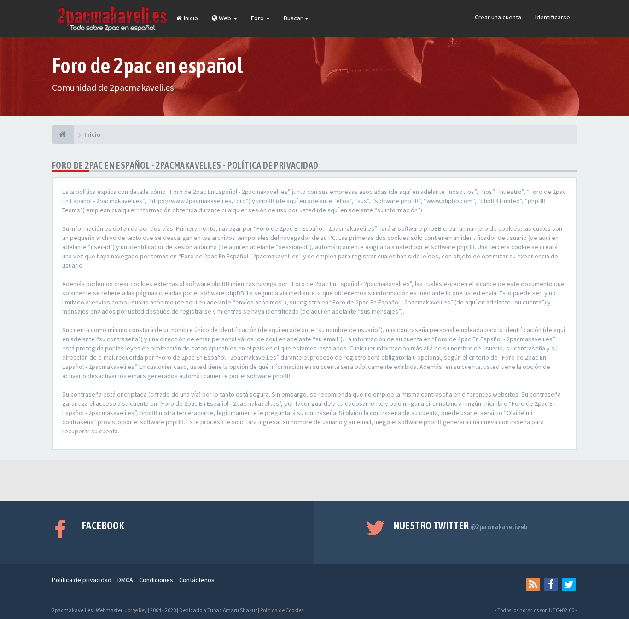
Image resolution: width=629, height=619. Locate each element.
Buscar (294, 18)
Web (225, 18)
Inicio (190, 18)
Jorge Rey (136, 610)
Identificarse (552, 17)
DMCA (125, 580)
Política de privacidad (81, 580)
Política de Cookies (281, 610)
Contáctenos (197, 580)
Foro (258, 18)
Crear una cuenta (498, 17)
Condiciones (156, 580)
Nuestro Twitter (461, 525)
